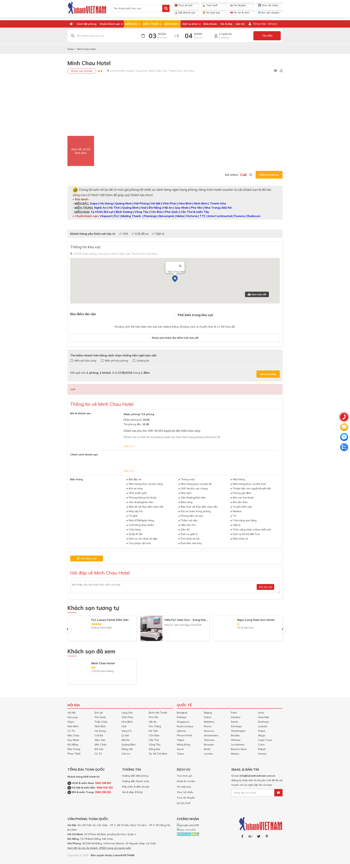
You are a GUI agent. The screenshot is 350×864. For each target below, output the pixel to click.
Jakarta (181, 730)
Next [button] (282, 629)
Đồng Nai (154, 749)
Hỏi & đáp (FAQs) (132, 792)
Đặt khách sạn (186, 12)
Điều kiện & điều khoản (135, 786)
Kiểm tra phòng (269, 174)
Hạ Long (72, 717)
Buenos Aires (239, 749)
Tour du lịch (185, 5)
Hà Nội (71, 712)
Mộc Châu (73, 735)
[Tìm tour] (166, 8)
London (208, 753)
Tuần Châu (101, 721)
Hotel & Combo (186, 781)
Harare (262, 753)
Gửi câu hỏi (265, 587)
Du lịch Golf (183, 803)
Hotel (70, 49)
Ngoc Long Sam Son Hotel (255, 620)
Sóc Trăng (155, 726)
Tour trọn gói (184, 775)
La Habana (237, 744)
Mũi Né (126, 740)
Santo (234, 721)
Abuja (261, 735)
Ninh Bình (73, 726)
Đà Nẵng (72, 744)
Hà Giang (100, 730)
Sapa (70, 721)
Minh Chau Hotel (86, 49)
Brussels (209, 744)
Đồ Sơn (99, 749)
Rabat (261, 749)
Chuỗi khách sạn (110, 23)
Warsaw (209, 740)
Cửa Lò (126, 753)
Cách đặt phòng (86, 23)
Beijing (208, 712)
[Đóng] (180, 266)
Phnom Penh (184, 735)
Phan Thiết (73, 753)
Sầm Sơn (100, 740)
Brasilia (235, 735)
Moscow (209, 730)
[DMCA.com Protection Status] (188, 833)
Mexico (235, 753)
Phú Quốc (100, 717)
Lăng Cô (127, 730)
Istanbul (235, 717)
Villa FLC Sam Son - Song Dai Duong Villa (193, 620)
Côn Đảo (154, 735)
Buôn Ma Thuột (158, 712)
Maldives (209, 721)
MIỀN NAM (170, 23)
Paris (234, 712)
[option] (102, 629)
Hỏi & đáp (226, 23)
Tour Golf (211, 5)
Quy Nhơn (73, 740)
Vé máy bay (212, 12)
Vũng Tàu (154, 744)
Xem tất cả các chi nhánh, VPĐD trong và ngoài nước (99, 848)
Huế (124, 726)
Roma (207, 726)
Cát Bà (99, 735)
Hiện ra (128, 446)
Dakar (261, 730)
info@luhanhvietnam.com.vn (257, 775)
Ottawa (235, 740)
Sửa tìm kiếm (268, 374)
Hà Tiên (153, 730)
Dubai (207, 717)
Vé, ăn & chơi (241, 12)
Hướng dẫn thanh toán (135, 781)
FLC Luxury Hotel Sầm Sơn (110, 620)
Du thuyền (239, 5)
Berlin (207, 749)
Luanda (262, 726)
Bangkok (182, 712)
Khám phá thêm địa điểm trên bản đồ (175, 337)
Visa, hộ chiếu (269, 5)
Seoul (180, 749)
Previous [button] (67, 629)
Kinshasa (263, 721)
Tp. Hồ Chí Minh (158, 753)
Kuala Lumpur (185, 726)
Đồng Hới (127, 749)
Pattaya (181, 717)
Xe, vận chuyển (270, 12)
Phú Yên (153, 717)
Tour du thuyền (186, 797)
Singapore (183, 721)
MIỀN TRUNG (151, 23)
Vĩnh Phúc (127, 717)
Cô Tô (71, 730)
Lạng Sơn (127, 712)
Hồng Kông (183, 744)
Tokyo (180, 753)
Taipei (180, 740)
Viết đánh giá (88, 558)
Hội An (153, 721)
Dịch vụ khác (190, 23)
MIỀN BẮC (131, 23)
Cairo (261, 744)
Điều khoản (210, 23)
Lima (261, 712)
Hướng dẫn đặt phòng (135, 775)
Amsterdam (211, 735)
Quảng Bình (128, 744)
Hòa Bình (127, 721)
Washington (238, 730)
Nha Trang (73, 749)
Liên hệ (240, 23)
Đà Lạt (99, 712)
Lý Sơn (125, 735)
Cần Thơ (154, 740)
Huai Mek (263, 717)
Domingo (236, 726)
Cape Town (265, 740)
